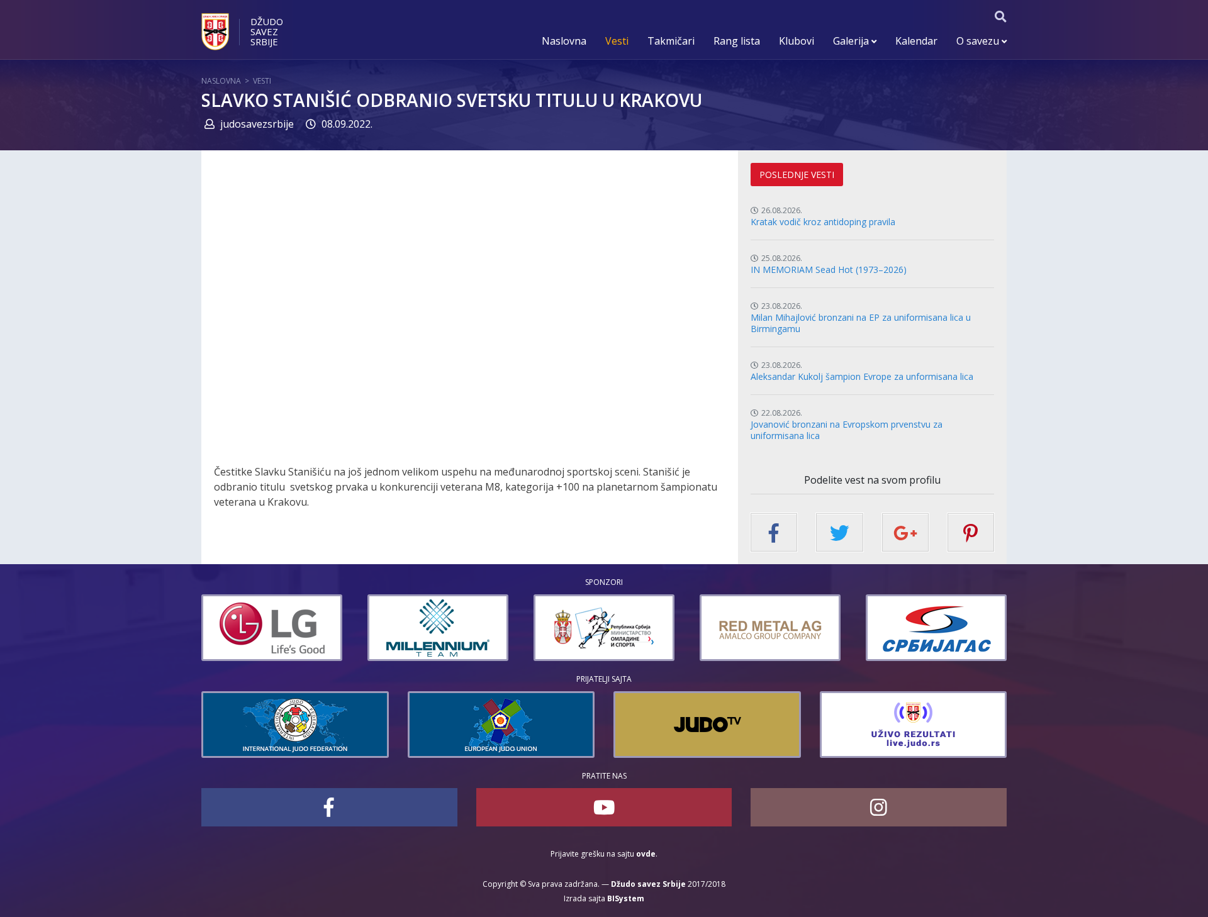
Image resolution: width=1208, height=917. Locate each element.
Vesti (617, 41)
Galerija (852, 41)
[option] (274, 627)
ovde (646, 853)
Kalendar (916, 41)
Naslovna (564, 41)
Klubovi (796, 41)
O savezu (979, 41)
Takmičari (671, 41)
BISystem (625, 898)
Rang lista (736, 41)
